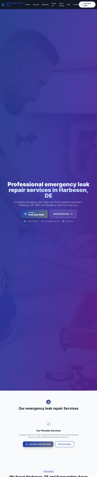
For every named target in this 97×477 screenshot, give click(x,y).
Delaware (45, 4)
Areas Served (61, 4)
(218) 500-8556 (87, 4)
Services (36, 4)
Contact (76, 4)
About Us (54, 4)
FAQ (68, 4)
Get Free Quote (64, 444)
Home (28, 4)
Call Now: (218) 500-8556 (39, 444)
